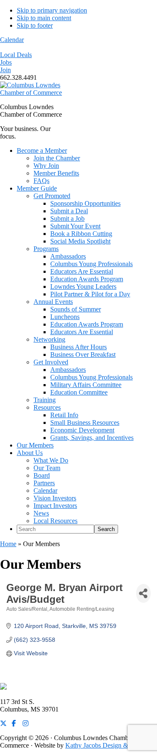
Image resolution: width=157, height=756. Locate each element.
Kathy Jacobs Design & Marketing (111, 745)
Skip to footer (35, 25)
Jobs (6, 62)
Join (5, 69)
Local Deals (16, 54)
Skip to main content (44, 17)
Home (8, 543)
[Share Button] (143, 593)
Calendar (12, 39)
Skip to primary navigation (52, 10)
